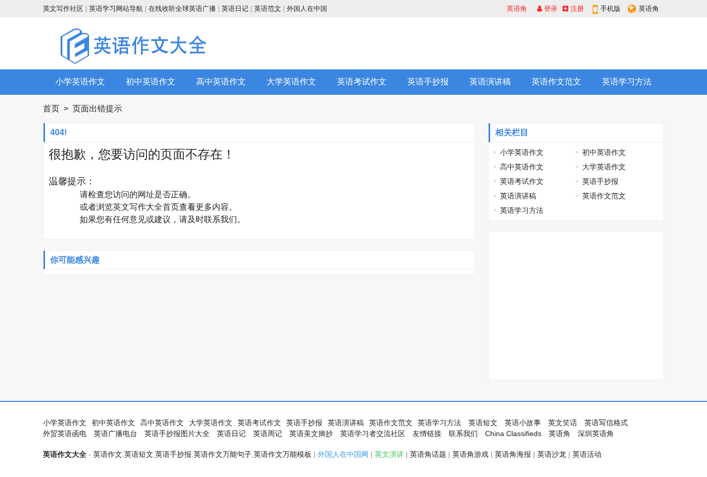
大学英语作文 (291, 81)
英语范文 (267, 8)
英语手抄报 (428, 81)
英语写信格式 (606, 422)
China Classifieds (513, 433)
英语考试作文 (362, 81)
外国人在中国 (307, 8)
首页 (51, 108)
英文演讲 (389, 454)
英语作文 (107, 454)
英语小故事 (523, 422)
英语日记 (235, 8)
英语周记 (267, 433)
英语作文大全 (64, 454)
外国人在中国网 (343, 454)
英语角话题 (428, 454)
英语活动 (586, 454)
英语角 (517, 8)
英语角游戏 (470, 454)
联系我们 (220, 219)
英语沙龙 (551, 454)
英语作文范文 (556, 81)
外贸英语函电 (64, 433)
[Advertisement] (475, 43)
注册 (576, 8)
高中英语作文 (221, 81)
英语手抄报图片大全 (177, 433)
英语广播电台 (115, 433)
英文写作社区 (63, 8)
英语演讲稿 (490, 81)
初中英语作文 (150, 81)
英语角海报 (513, 454)
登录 (549, 8)
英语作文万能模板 (283, 454)
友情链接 (427, 433)
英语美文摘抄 (311, 433)
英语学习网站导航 (116, 8)
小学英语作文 (80, 81)
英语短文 (482, 422)
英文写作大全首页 (146, 207)
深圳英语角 (596, 433)
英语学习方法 (627, 81)
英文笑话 (562, 422)
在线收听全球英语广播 (182, 8)
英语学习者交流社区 (372, 433)
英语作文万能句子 (223, 454)
